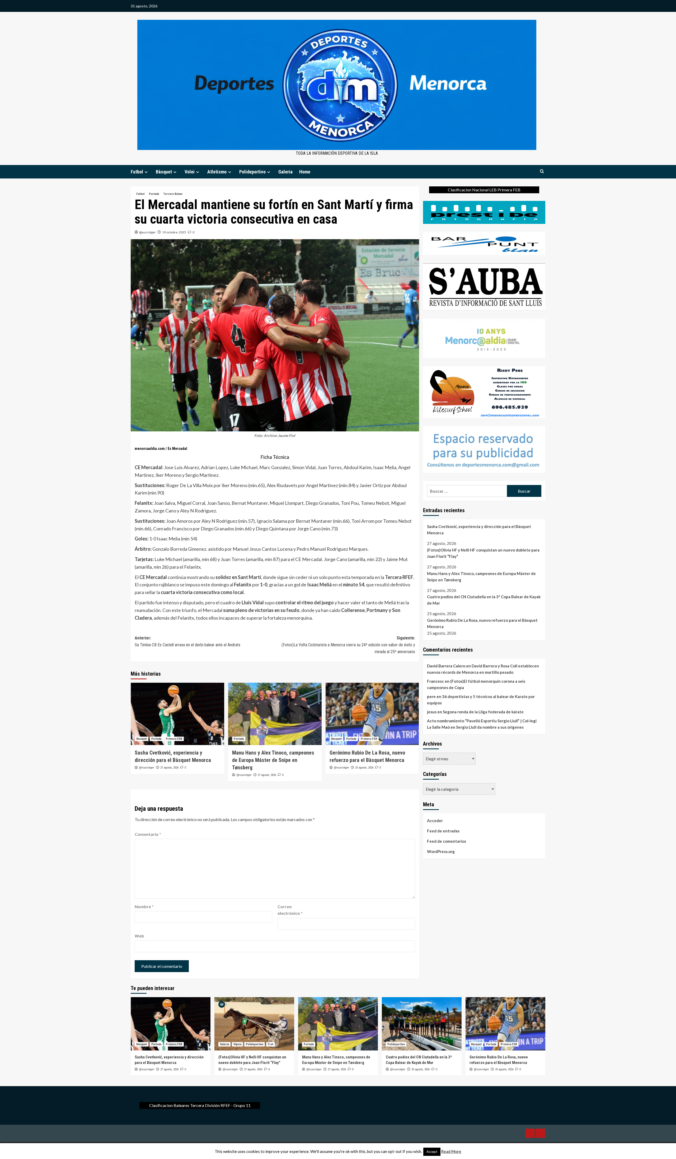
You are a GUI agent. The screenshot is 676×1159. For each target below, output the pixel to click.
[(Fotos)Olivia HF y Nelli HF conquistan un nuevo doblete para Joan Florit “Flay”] (254, 1023)
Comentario (148, 834)
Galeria (285, 172)
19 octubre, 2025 (174, 232)
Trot (270, 1044)
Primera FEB (174, 739)
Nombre (144, 906)
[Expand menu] (146, 172)
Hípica (237, 1044)
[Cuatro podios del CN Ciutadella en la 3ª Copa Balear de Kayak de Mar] (422, 1023)
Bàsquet (164, 172)
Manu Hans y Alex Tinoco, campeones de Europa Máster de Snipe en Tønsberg (273, 760)
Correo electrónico (290, 910)
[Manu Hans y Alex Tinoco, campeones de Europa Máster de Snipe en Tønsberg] (275, 714)
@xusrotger (147, 232)
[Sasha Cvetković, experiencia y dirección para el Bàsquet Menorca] (177, 714)
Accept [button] (431, 1151)
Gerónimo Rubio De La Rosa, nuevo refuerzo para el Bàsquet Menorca (482, 623)
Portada (154, 194)
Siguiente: (348, 644)
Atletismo (217, 172)
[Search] (542, 171)
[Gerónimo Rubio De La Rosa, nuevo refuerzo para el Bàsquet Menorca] (372, 714)
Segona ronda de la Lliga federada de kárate (483, 711)
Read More (451, 1151)
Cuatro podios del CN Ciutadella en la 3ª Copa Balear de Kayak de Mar (484, 599)
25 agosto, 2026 (364, 767)
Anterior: (187, 641)
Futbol (137, 172)
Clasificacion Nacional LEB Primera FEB (484, 189)
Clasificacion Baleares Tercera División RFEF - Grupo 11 (200, 1105)
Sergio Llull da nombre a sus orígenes (490, 727)
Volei (190, 172)
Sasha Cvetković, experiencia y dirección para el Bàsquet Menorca (479, 529)
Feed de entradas (443, 830)
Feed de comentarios (446, 841)
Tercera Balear (173, 194)
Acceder (435, 820)
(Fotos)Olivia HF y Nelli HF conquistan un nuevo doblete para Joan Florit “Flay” (483, 552)
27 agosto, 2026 (169, 767)
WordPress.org (441, 851)
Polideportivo (252, 172)
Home (304, 172)
